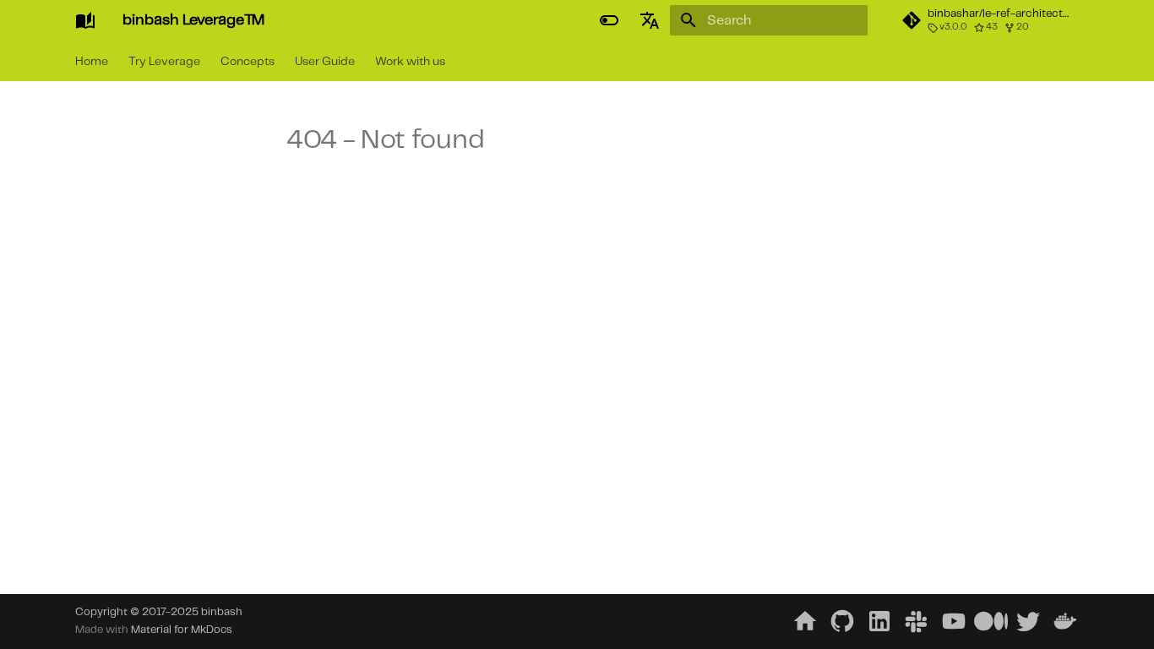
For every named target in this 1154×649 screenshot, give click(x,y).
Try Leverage (164, 62)
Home (91, 62)
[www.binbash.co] (805, 621)
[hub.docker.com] (1065, 621)
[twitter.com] (1028, 621)
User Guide (325, 62)
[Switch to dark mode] (609, 20)
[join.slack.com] (917, 621)
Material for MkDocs (181, 629)
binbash (221, 612)
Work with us (410, 62)
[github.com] (842, 621)
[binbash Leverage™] (85, 20)
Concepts (247, 62)
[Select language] (650, 20)
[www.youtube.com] (954, 621)
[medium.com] (991, 621)
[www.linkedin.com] (879, 621)
